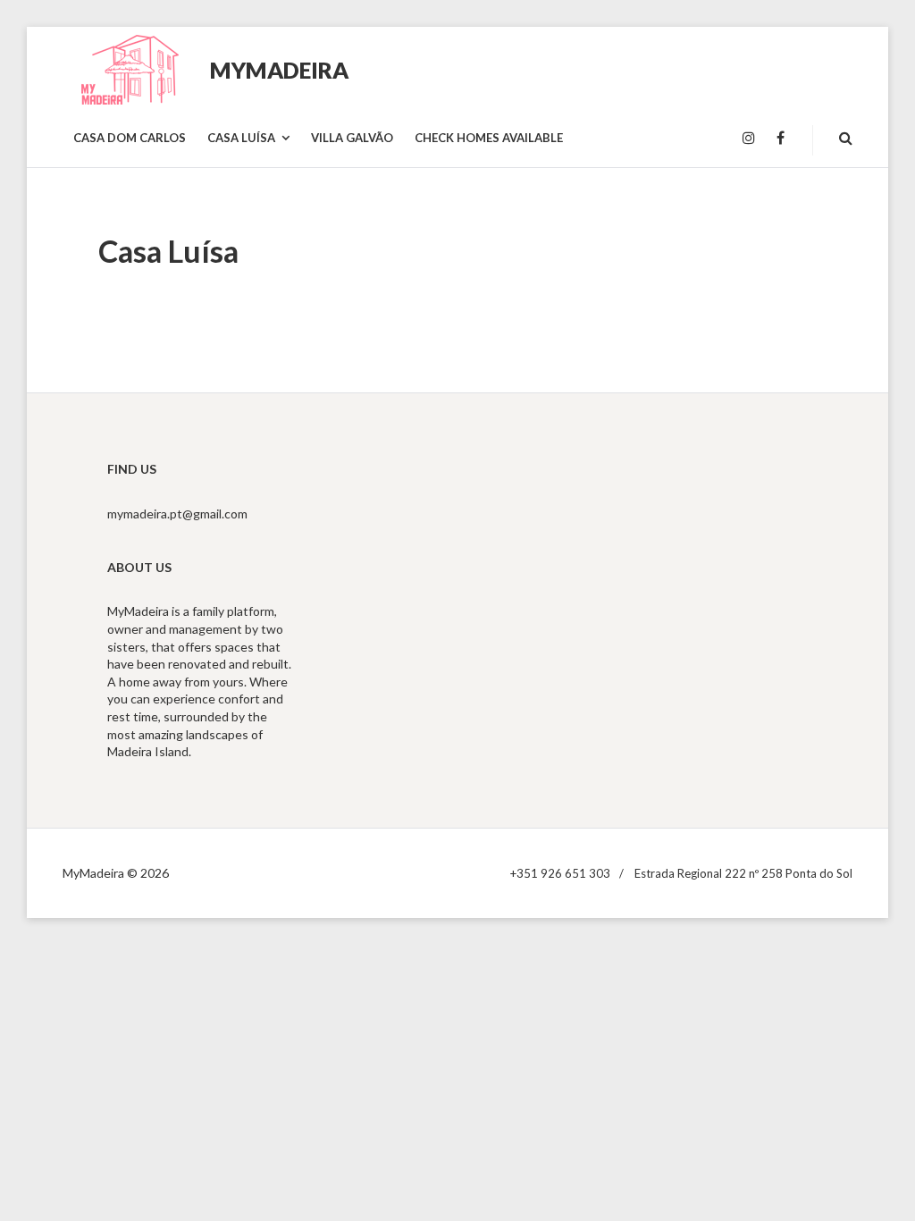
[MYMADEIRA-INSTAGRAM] (749, 139)
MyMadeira (279, 69)
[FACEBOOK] (780, 139)
